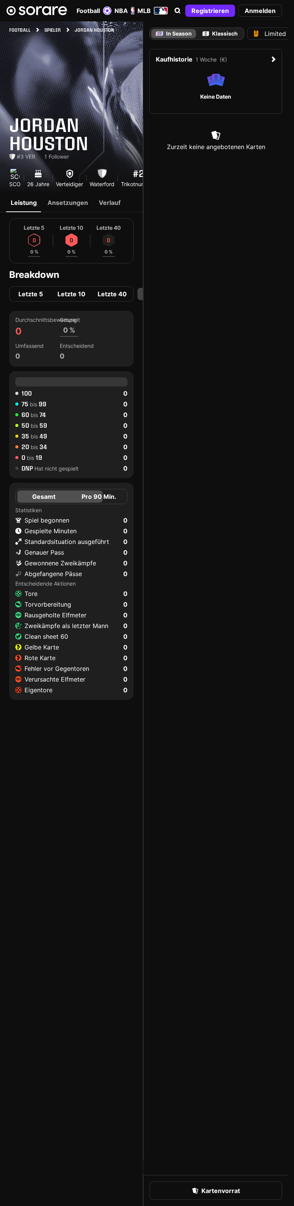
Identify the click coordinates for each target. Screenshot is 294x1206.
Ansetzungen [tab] (67, 202)
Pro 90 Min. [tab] (99, 496)
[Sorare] (36, 10)
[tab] (220, 33)
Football (88, 11)
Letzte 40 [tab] (112, 294)
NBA (121, 11)
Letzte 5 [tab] (30, 294)
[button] (177, 10)
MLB (144, 11)
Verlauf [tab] (110, 202)
